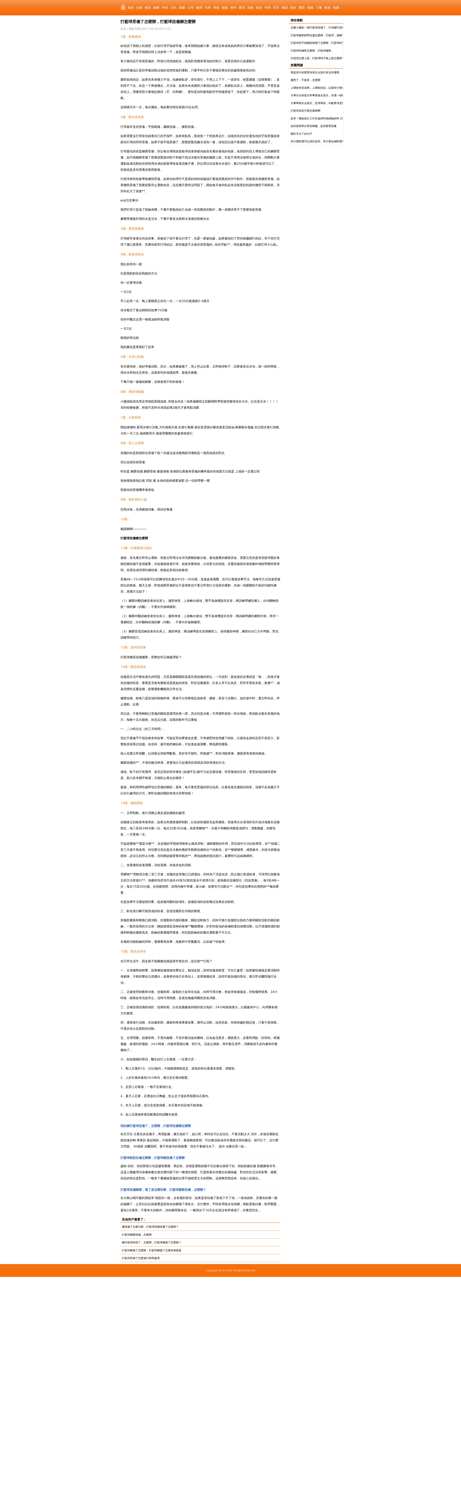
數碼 (199, 7)
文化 (173, 7)
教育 (148, 7)
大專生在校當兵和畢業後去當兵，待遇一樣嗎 (318, 95)
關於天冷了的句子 (301, 133)
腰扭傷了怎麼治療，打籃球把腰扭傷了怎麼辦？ (150, 1226)
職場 (285, 7)
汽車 (208, 7)
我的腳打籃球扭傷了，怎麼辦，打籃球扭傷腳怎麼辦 (155, 1126)
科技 (165, 7)
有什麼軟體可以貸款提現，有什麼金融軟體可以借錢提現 (324, 141)
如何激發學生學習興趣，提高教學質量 (314, 126)
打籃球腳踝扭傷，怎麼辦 (137, 1234)
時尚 (233, 7)
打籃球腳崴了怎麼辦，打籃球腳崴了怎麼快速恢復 (151, 1250)
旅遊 (259, 7)
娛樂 (182, 7)
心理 (190, 7)
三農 (319, 7)
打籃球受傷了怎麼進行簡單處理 (141, 1258)
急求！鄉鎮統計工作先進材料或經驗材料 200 (318, 118)
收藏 (336, 7)
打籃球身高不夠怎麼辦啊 (305, 110)
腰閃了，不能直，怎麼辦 (305, 80)
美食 (216, 7)
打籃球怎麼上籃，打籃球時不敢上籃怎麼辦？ (318, 58)
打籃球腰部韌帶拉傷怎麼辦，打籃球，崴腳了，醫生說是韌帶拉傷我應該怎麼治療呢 (341, 35)
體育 (302, 7)
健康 (156, 7)
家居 (242, 7)
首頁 (131, 7)
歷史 (293, 7)
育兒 (276, 7)
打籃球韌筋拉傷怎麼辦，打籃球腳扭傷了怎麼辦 (152, 1158)
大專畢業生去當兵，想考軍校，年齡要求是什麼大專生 (323, 103)
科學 (268, 7)
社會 (139, 7)
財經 (250, 7)
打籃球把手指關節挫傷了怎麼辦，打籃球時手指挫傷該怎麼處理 (328, 43)
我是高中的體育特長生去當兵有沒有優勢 (315, 72)
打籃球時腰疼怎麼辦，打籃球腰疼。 (312, 50)
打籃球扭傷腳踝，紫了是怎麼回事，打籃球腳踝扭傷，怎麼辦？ (163, 1189)
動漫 (327, 7)
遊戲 (225, 7)
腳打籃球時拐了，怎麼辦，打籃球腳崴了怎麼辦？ (151, 1242)
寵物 (310, 7)
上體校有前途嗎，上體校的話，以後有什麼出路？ (320, 87)
